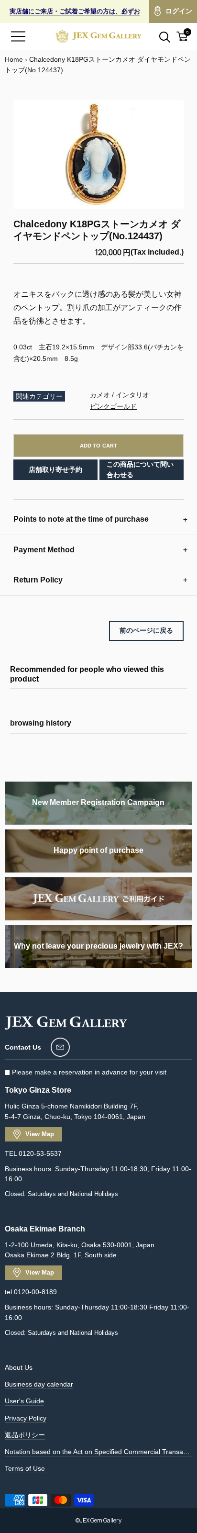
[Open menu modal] (18, 36)
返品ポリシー (25, 1435)
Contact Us (23, 1047)
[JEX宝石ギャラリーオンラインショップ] (98, 36)
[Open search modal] (159, 36)
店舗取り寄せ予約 (55, 469)
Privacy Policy (25, 1418)
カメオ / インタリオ (119, 395)
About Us (19, 1367)
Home (14, 59)
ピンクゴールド (113, 406)
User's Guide (24, 1401)
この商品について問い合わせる (140, 469)
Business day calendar (39, 1384)
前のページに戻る (146, 630)
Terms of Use (25, 1468)
